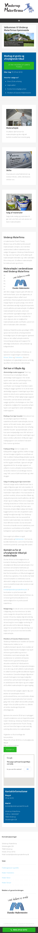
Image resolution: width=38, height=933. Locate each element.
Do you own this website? (14, 769)
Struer (6, 357)
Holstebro (18, 357)
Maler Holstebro (8, 873)
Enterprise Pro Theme (25, 925)
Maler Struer (6, 883)
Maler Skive (6, 878)
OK (27, 769)
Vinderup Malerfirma (19, 7)
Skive (11, 357)
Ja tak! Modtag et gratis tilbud (19, 66)
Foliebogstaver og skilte (10, 868)
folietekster (19, 539)
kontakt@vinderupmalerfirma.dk (15, 589)
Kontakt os (10, 749)
